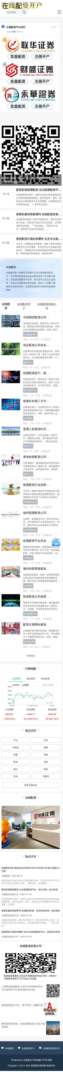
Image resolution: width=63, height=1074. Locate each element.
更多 (53, 27)
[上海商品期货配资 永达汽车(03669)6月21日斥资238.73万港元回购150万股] (53, 991)
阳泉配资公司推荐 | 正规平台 (41, 596)
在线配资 (28, 418)
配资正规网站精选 (34, 624)
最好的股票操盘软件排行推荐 (42, 568)
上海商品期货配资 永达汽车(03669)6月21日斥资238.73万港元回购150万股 (22, 988)
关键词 (46, 776)
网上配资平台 (30, 390)
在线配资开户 (30, 334)
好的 (46, 761)
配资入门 (28, 362)
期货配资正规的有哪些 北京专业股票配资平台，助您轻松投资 (31, 931)
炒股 (15, 754)
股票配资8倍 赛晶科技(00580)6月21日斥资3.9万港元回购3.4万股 (29, 180)
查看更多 (30, 655)
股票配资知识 (30, 501)
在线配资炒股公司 (51, 1048)
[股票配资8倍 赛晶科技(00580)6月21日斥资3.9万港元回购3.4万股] (30, 154)
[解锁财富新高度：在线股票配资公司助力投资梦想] (53, 1028)
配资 (15, 761)
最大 (15, 768)
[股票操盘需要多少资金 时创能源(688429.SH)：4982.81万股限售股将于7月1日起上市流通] (31, 962)
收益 (46, 768)
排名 (15, 776)
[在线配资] (21, 5)
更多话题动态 (30, 784)
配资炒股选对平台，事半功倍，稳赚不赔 (22, 1005)
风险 (46, 754)
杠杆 (46, 740)
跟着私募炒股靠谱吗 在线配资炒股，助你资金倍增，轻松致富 (31, 910)
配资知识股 (29, 641)
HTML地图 (47, 1059)
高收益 (15, 747)
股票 (46, 747)
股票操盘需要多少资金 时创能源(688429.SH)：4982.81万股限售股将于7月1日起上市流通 (30, 977)
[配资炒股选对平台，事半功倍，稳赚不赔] (50, 1009)
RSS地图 (36, 1059)
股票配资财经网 (38, 1065)
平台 (15, 740)
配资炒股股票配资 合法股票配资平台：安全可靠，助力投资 (30, 889)
